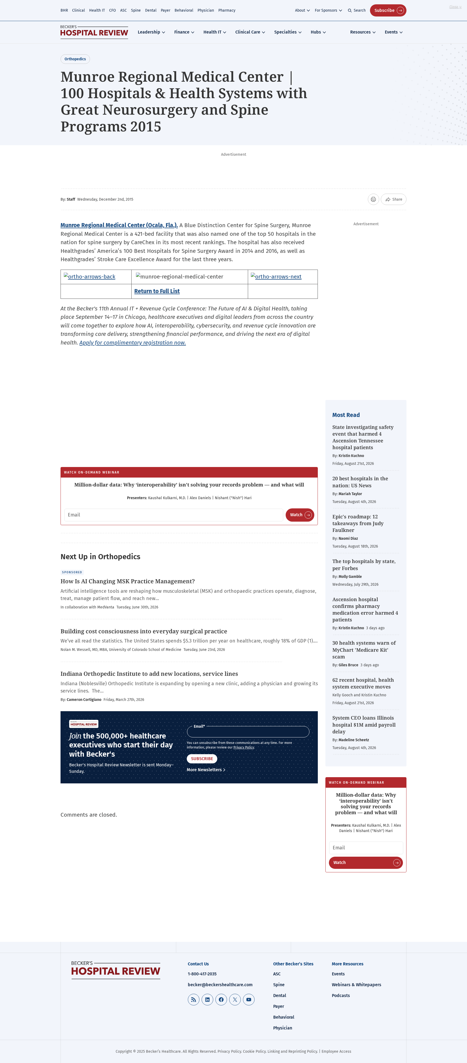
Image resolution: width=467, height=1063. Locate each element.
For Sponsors (326, 10)
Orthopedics (75, 59)
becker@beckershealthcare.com (220, 984)
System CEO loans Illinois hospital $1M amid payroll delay (364, 724)
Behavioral (184, 10)
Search (360, 10)
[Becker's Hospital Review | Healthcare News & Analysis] (94, 32)
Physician (206, 10)
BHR (64, 10)
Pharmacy (226, 10)
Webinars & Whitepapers (356, 984)
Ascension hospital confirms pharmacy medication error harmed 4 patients (365, 609)
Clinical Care (247, 32)
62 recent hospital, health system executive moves (363, 683)
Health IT (97, 10)
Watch (296, 514)
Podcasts (341, 995)
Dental (150, 10)
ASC (123, 10)
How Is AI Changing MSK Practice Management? (128, 581)
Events (391, 32)
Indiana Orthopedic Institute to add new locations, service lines (149, 673)
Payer (165, 10)
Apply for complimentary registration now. (132, 342)
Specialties (285, 32)
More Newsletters (204, 769)
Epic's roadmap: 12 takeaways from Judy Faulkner (357, 523)
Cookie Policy (254, 1051)
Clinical (78, 10)
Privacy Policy (244, 747)
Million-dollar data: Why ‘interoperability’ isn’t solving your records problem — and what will (189, 484)
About (300, 10)
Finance (181, 32)
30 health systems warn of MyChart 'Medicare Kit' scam (364, 650)
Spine (136, 10)
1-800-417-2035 (202, 973)
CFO (112, 10)
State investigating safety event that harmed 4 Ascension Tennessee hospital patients (362, 437)
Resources (360, 32)
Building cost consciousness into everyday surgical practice (144, 631)
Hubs (316, 32)
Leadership (149, 32)
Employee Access (336, 1051)
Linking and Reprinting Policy (292, 1051)
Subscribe (385, 10)
